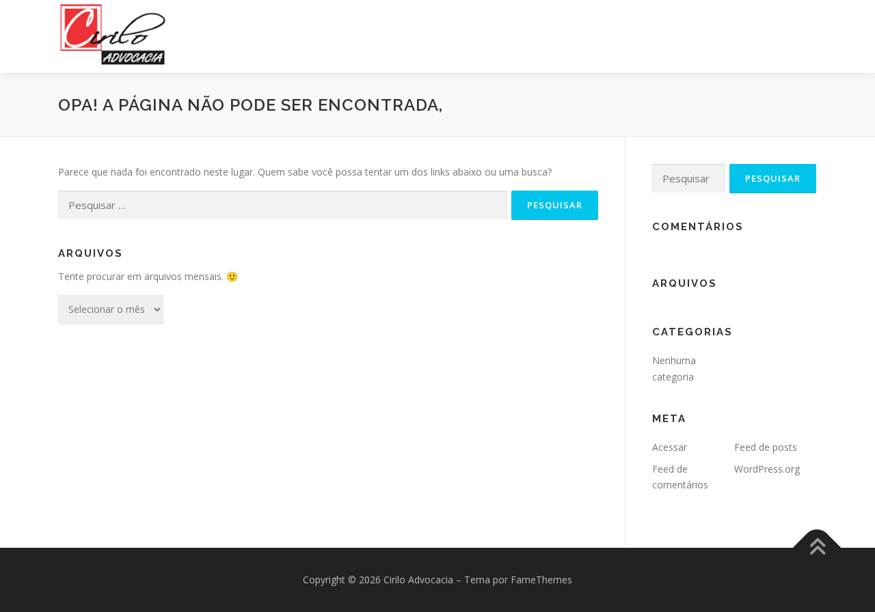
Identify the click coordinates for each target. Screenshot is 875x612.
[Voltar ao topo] (817, 548)
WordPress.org (767, 468)
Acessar (669, 447)
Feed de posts (765, 447)
